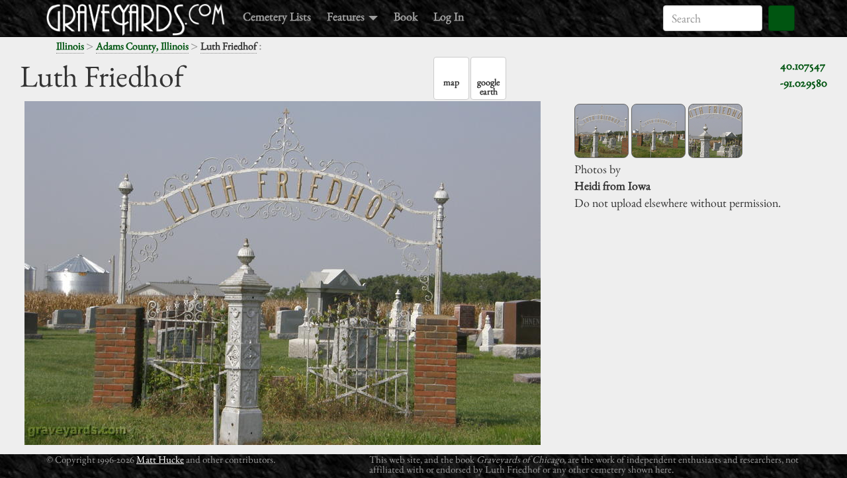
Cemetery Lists (277, 16)
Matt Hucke (160, 459)
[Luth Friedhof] (601, 131)
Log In (448, 16)
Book (406, 16)
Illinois (70, 46)
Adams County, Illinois (142, 46)
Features (347, 16)
